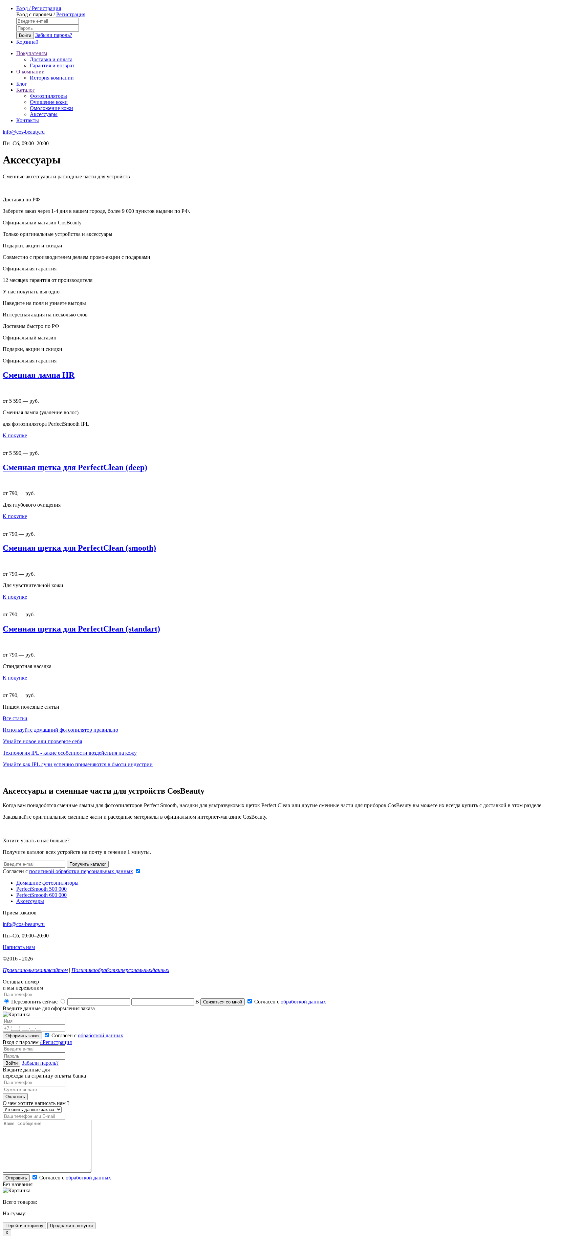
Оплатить (15, 1096)
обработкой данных (303, 1001)
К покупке (15, 435)
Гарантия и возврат (52, 65)
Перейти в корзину (24, 1225)
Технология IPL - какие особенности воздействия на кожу (70, 753)
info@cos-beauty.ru (24, 132)
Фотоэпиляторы (48, 96)
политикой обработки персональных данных (81, 871)
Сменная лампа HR (38, 375)
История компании (52, 78)
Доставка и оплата (51, 59)
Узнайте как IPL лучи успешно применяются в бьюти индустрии (78, 764)
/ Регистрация (56, 1042)
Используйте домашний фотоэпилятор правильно (60, 730)
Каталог (25, 90)
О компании (30, 71)
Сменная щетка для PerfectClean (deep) (75, 467)
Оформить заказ (22, 1035)
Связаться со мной (222, 1001)
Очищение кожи (49, 102)
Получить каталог (87, 864)
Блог (21, 84)
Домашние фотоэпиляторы (47, 883)
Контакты (27, 120)
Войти (25, 35)
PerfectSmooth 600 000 (41, 895)
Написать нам (19, 947)
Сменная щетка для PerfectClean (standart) (81, 628)
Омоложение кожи (51, 108)
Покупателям (31, 53)
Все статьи (15, 718)
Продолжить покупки (71, 1225)
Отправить (16, 1177)
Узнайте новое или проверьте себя (42, 741)
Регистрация (70, 14)
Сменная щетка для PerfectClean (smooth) (79, 548)
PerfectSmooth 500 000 (41, 889)
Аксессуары (44, 114)
